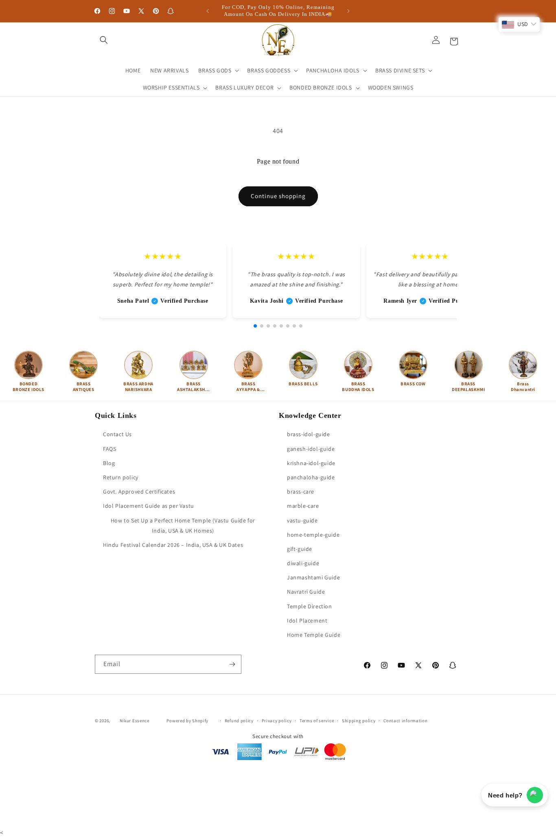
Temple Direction (309, 606)
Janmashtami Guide (313, 577)
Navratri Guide (306, 592)
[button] (104, 40)
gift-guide (299, 549)
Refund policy (239, 720)
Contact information (405, 720)
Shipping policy (359, 720)
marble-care (303, 506)
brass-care (300, 492)
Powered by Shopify (187, 720)
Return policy (120, 477)
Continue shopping (278, 196)
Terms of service (317, 720)
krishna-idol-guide (311, 463)
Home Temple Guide (313, 634)
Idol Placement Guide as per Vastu (148, 506)
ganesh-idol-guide (311, 448)
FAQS (109, 448)
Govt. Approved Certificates (139, 492)
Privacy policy (277, 720)
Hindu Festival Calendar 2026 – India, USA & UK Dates (173, 544)
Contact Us (117, 434)
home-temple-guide (313, 534)
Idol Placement (307, 620)
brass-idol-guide (308, 434)
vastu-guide (302, 520)
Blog (109, 463)
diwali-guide (303, 563)
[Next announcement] (348, 11)
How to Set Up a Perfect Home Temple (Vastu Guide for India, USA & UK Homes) (183, 525)
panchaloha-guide (311, 477)
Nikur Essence (134, 720)
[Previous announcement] (208, 11)
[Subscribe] (232, 664)
